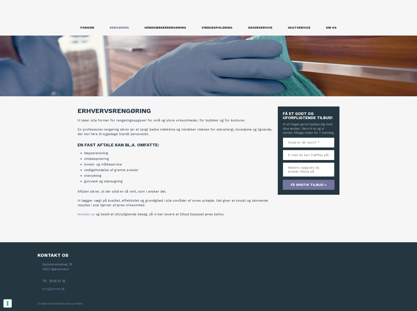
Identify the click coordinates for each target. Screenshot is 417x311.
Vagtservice (299, 27)
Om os (331, 27)
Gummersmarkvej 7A (57, 264)
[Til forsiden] (208, 11)
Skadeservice (260, 27)
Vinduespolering (217, 27)
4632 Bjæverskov (55, 269)
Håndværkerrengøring (165, 27)
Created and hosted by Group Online (60, 303)
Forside (87, 27)
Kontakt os (86, 214)
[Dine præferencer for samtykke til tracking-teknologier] (7, 303)
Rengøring (119, 27)
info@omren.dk (53, 289)
